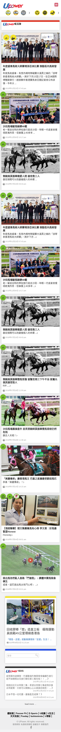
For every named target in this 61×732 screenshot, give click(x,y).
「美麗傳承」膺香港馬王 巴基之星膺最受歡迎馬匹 (30, 478)
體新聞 (10, 713)
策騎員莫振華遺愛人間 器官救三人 (21, 176)
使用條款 (16, 724)
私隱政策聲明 (26, 724)
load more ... (30, 704)
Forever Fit (21, 713)
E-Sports (33, 713)
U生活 (50, 713)
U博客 (48, 716)
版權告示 (36, 724)
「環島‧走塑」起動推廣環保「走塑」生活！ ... (29, 639)
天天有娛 (14, 716)
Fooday (24, 716)
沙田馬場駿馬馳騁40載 (15, 126)
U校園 (43, 713)
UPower (22, 721)
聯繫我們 (44, 724)
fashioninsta (36, 716)
